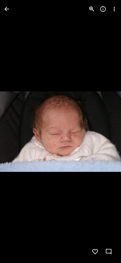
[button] (16, 131)
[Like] (95, 251)
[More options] (114, 9)
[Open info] (103, 9)
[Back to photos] (7, 9)
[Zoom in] (91, 9)
